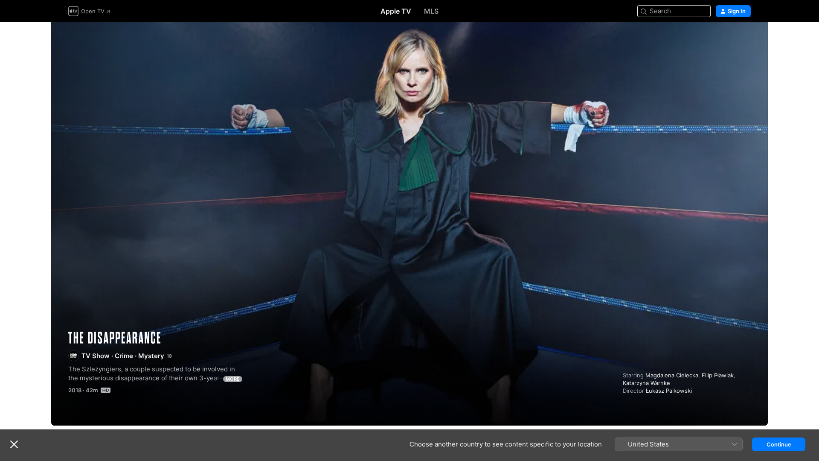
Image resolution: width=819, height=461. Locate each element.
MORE (233, 379)
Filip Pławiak (718, 375)
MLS (431, 11)
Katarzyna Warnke (646, 382)
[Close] (14, 444)
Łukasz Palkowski (669, 390)
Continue (779, 444)
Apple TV (395, 11)
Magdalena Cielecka (671, 375)
